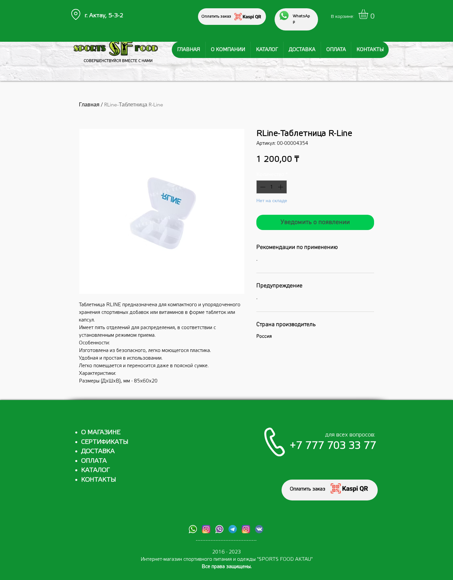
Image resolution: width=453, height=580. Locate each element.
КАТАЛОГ (95, 470)
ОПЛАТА (94, 460)
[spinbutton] (272, 187)
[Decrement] (262, 187)
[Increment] (281, 187)
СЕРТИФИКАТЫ (104, 441)
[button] (368, 14)
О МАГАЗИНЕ (100, 432)
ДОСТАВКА (98, 451)
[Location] (75, 14)
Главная (89, 104)
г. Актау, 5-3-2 (104, 15)
